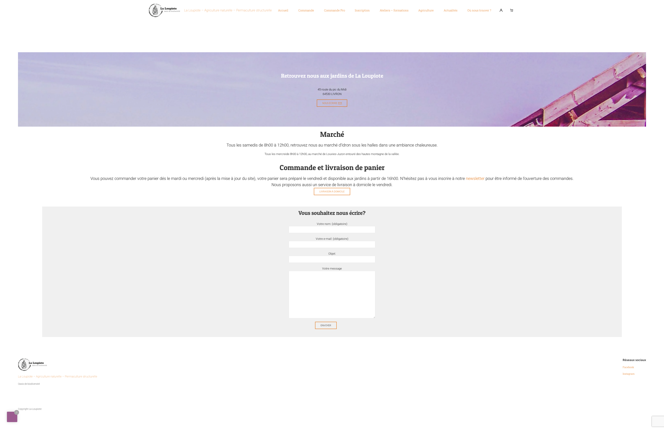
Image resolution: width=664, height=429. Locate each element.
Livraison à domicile (332, 191)
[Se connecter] (501, 10)
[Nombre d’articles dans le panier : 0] (511, 10)
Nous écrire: (330, 103)
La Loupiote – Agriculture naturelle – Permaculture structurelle (228, 10)
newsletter (475, 178)
